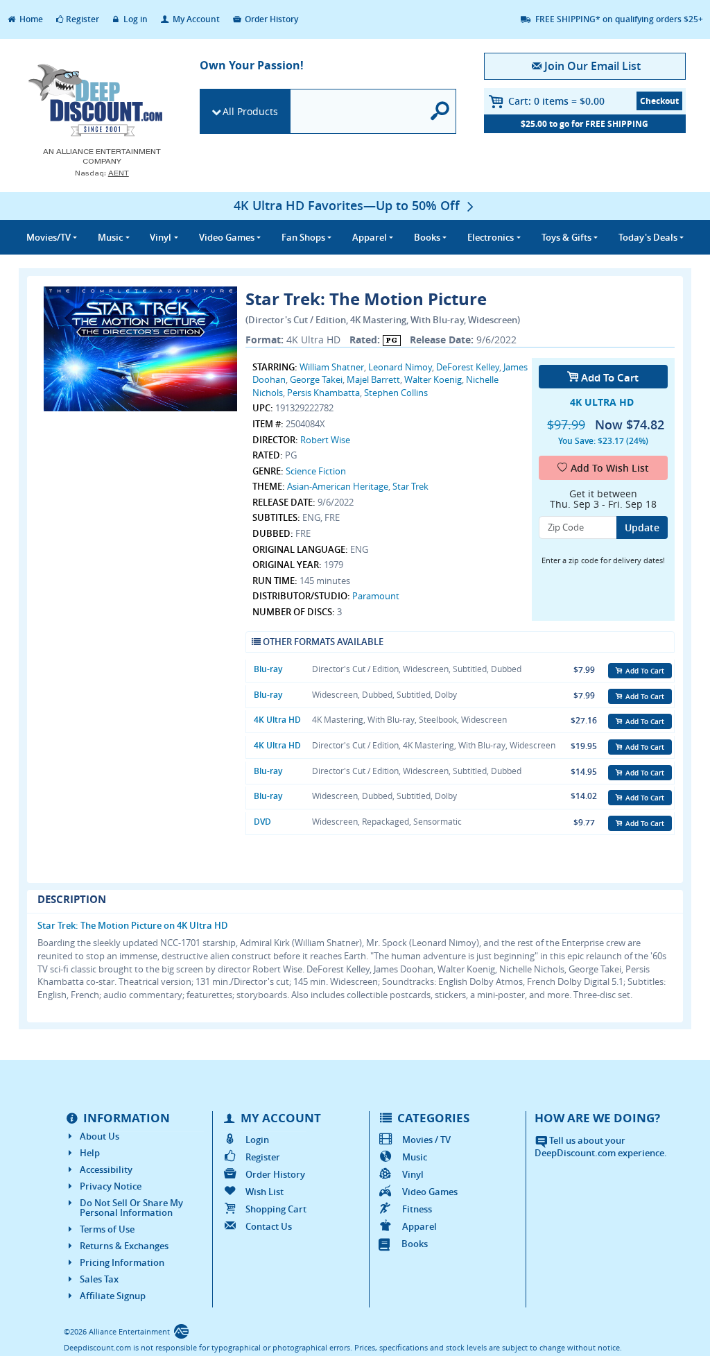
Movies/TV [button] (48, 237)
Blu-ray (268, 669)
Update (642, 527)
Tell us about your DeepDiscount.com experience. (601, 1147)
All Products (250, 111)
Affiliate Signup (113, 1296)
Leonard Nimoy (400, 367)
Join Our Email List (592, 66)
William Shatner (332, 367)
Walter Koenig (433, 379)
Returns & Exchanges (124, 1246)
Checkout (659, 101)
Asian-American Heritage (337, 486)
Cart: (556, 101)
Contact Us (268, 1226)
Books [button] (427, 237)
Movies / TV (426, 1139)
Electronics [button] (490, 237)
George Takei (316, 379)
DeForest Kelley (467, 367)
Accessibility (106, 1169)
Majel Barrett (373, 379)
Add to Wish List (610, 467)
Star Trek (410, 486)
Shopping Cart (275, 1209)
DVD (262, 821)
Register (82, 19)
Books (414, 1243)
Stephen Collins (396, 392)
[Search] (440, 111)
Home (30, 19)
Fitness (417, 1209)
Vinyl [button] (160, 237)
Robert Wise (325, 440)
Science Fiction (316, 471)
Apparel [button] (369, 237)
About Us (99, 1136)
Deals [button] (647, 237)
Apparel (419, 1226)
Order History (270, 19)
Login (257, 1139)
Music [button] (110, 237)
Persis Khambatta (323, 392)
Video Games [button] (226, 237)
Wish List (264, 1191)
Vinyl (413, 1174)
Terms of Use (107, 1229)
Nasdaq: (102, 173)
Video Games (430, 1191)
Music (414, 1157)
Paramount (375, 596)
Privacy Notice (110, 1186)
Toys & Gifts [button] (566, 237)
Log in (134, 19)
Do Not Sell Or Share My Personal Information (131, 1207)
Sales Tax (99, 1279)
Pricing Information (122, 1262)
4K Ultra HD (277, 720)
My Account (195, 19)
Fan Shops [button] (303, 237)
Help (90, 1153)
